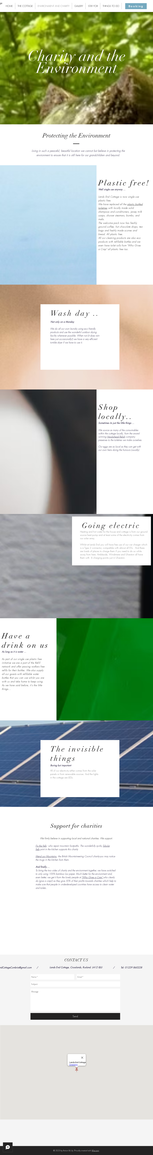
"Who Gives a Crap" (92, 877)
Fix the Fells (41, 845)
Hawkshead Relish (116, 436)
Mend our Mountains (46, 856)
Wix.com (95, 1150)
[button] (14, 925)
